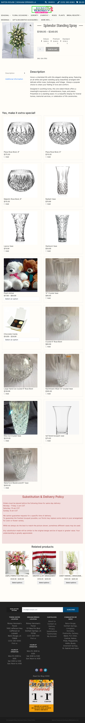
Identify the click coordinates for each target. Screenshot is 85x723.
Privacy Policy (31, 720)
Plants (62, 15)
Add (7, 157)
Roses (54, 15)
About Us (52, 621)
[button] (30, 25)
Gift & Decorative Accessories (25, 20)
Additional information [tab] (14, 79)
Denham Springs (70, 626)
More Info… (46, 20)
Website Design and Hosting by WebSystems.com (65, 720)
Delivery (52, 626)
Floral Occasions (19, 15)
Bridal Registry (73, 15)
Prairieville (67, 633)
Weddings (5, 20)
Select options (17, 582)
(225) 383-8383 (14, 641)
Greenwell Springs (70, 646)
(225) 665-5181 (33, 636)
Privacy (52, 629)
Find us (14, 643)
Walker (73, 638)
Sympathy (44, 15)
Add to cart (52, 49)
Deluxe (46, 39)
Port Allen (73, 636)
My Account (52, 636)
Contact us (52, 624)
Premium (56, 39)
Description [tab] (9, 73)
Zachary (75, 633)
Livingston (70, 628)
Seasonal (5, 15)
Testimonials (52, 634)
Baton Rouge (70, 623)
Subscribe (71, 610)
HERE (47, 676)
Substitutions (52, 631)
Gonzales (70, 631)
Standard (66, 39)
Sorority (34, 15)
